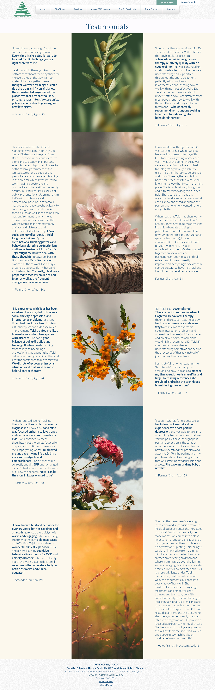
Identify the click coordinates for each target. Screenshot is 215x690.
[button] (43, 9)
